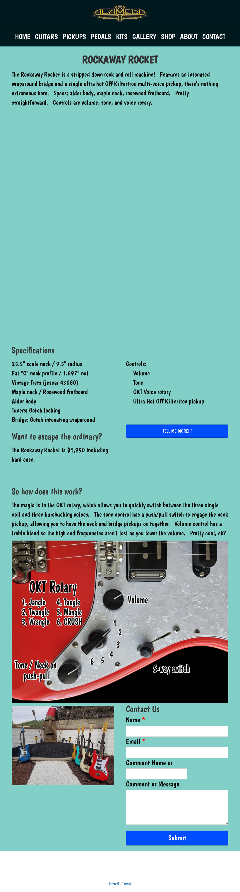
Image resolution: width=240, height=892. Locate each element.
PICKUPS (74, 36)
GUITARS (46, 36)
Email (135, 741)
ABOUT (189, 36)
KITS (122, 36)
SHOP (168, 36)
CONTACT (213, 36)
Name (135, 719)
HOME (22, 36)
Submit (177, 838)
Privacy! (114, 883)
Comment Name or (149, 762)
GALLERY (144, 36)
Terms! (126, 883)
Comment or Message (152, 784)
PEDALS (101, 36)
